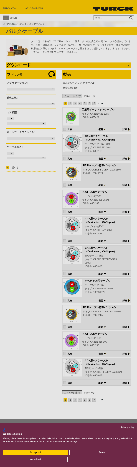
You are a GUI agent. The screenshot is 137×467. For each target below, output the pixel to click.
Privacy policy (127, 427)
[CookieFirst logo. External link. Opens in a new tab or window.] (4, 430)
